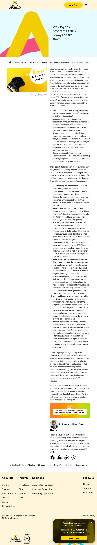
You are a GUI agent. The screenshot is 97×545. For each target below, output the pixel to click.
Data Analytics (20, 62)
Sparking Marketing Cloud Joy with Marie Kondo (31, 465)
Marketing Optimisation (59, 62)
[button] (86, 5)
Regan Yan (66, 424)
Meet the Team (9, 493)
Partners (6, 489)
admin (44, 95)
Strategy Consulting (42, 489)
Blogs (21, 489)
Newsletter (24, 485)
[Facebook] (52, 457)
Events (22, 497)
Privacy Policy (88, 515)
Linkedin (87, 484)
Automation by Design (43, 485)
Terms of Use (8, 506)
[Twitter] (66, 457)
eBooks (22, 493)
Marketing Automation (38, 62)
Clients (5, 497)
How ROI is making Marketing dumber (69, 465)
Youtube (87, 488)
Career (5, 502)
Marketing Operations (43, 493)
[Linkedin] (59, 457)
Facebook (88, 492)
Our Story (7, 485)
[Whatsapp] (73, 457)
